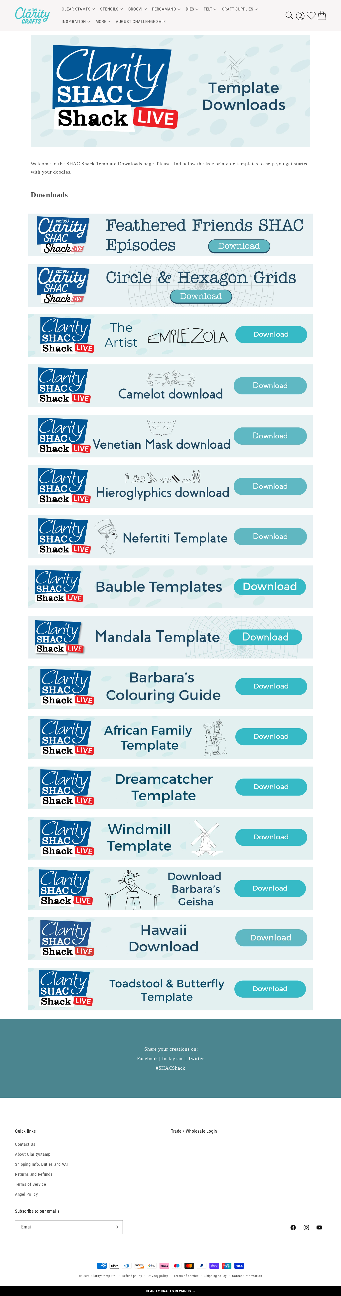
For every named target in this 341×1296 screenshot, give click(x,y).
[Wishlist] (311, 15)
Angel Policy (26, 1193)
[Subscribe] (116, 1227)
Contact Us (25, 1143)
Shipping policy (215, 1276)
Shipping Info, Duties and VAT (42, 1163)
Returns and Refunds (34, 1173)
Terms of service (186, 1276)
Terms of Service (30, 1183)
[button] (170, 1291)
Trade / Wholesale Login (194, 1131)
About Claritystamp (32, 1153)
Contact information (247, 1276)
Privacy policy (158, 1276)
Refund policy (132, 1276)
